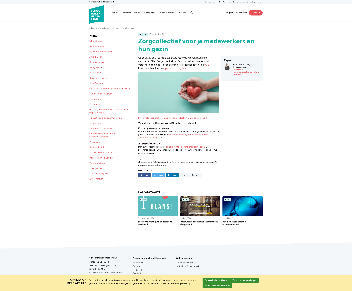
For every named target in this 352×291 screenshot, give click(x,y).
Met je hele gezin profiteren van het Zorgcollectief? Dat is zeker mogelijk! (173, 118)
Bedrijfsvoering (96, 83)
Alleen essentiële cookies (217, 285)
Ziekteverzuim (96, 178)
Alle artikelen (95, 41)
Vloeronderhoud (97, 163)
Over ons (182, 12)
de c (168, 147)
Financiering (95, 104)
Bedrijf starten (96, 67)
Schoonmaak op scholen (101, 152)
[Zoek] (191, 12)
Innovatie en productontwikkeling (105, 118)
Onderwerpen (128, 28)
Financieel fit (95, 99)
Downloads (226, 2)
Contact (207, 2)
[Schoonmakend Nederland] (96, 12)
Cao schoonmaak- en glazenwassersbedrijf (109, 88)
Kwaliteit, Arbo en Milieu (100, 128)
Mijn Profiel (241, 12)
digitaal (182, 68)
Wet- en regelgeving (99, 173)
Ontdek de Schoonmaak (187, 266)
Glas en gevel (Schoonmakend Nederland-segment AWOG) (109, 111)
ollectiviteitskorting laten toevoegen (187, 147)
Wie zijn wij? (138, 262)
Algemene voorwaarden (100, 51)
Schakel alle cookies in (216, 280)
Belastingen (95, 72)
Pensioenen (95, 142)
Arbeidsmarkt (95, 57)
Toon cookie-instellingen (244, 280)
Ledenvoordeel (166, 12)
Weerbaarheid (96, 168)
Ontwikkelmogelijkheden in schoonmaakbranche (102, 135)
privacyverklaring (182, 283)
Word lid (256, 12)
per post (169, 68)
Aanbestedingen (97, 46)
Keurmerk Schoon (131, 12)
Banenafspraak (96, 62)
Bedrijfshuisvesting (98, 78)
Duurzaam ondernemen (100, 93)
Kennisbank (149, 12)
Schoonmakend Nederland (99, 28)
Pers (261, 2)
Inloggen (229, 12)
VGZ (206, 64)
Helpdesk (216, 2)
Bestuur (136, 266)
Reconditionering (97, 147)
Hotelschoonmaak (98, 123)
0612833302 (238, 69)
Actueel (115, 12)
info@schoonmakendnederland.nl (105, 272)
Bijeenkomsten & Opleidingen (245, 2)
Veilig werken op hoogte (101, 157)
